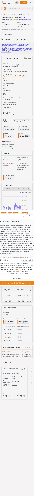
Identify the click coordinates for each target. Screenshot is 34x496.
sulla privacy (16, 271)
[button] (27, 260)
